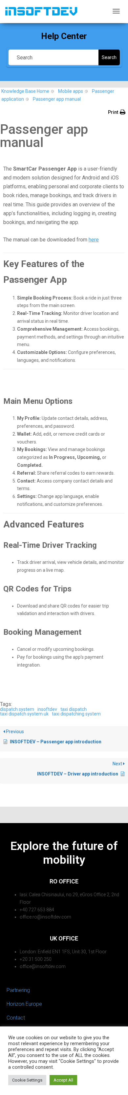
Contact (16, 1018)
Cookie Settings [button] (27, 1080)
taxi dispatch (73, 709)
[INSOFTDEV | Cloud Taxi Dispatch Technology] (41, 11)
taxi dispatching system (76, 713)
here (94, 240)
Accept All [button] (63, 1080)
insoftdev (47, 709)
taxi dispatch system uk (24, 713)
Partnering (18, 990)
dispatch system (17, 709)
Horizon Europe (24, 1004)
